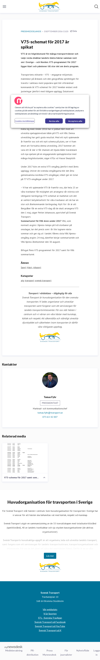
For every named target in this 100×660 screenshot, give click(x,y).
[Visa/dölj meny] (4, 6)
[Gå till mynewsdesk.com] (13, 647)
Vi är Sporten (50, 613)
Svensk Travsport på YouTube (50, 626)
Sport (23, 267)
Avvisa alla (54, 121)
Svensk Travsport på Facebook (50, 622)
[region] (50, 111)
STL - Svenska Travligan (50, 617)
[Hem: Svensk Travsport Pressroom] (49, 6)
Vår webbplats (50, 609)
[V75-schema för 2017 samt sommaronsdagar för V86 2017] (25, 458)
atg (22, 280)
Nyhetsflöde (82, 650)
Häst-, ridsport (34, 267)
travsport (29, 280)
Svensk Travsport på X (50, 630)
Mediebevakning (13, 650)
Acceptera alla (75, 121)
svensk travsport (43, 280)
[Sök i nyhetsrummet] (96, 6)
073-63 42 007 (50, 416)
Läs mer (50, 555)
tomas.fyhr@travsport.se (50, 412)
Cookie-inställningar (25, 121)
